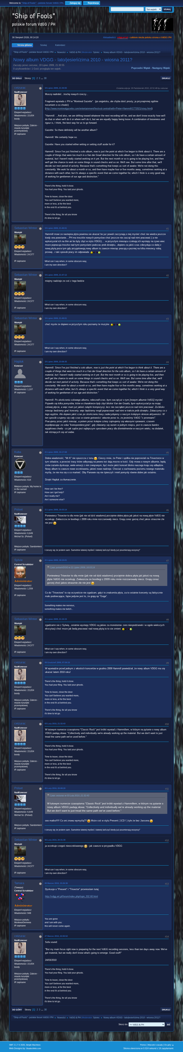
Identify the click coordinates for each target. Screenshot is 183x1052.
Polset (18, 509)
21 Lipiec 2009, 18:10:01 (56, 560)
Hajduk (19, 361)
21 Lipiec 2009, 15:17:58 (56, 452)
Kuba (17, 452)
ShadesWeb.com (33, 1048)
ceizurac (20, 87)
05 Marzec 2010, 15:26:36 (56, 883)
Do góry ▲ (169, 1045)
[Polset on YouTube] (15, 543)
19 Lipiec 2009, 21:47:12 (56, 275)
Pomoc (143, 1045)
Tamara (19, 883)
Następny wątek (161, 68)
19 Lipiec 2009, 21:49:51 (56, 318)
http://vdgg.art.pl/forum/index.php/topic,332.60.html (71, 896)
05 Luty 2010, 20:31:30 (55, 840)
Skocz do (122, 1024)
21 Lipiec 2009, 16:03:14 (56, 510)
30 (45, 78)
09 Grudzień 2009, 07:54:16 (57, 662)
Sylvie (96, 52)
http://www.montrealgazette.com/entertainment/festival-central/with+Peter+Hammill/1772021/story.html (99, 108)
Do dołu (17, 78)
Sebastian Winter (25, 228)
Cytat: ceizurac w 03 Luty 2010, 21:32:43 (69, 795)
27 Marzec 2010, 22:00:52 (56, 936)
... (42, 78)
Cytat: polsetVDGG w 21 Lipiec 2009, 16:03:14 (72, 567)
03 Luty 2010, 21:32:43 (55, 723)
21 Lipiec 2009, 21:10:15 (56, 619)
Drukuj (166, 78)
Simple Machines (33, 1045)
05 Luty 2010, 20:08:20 (55, 788)
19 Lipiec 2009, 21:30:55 (56, 88)
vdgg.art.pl (122, 37)
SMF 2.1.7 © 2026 (17, 1045)
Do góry (17, 1010)
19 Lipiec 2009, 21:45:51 (56, 228)
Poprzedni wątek (140, 68)
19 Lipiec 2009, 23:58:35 (56, 362)
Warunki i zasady (155, 1045)
